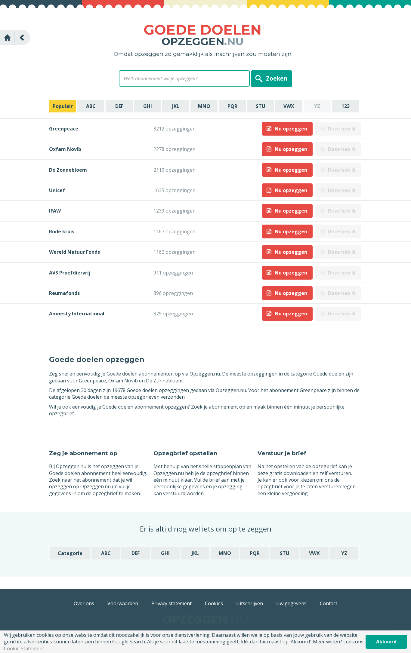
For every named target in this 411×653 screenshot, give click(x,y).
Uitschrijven (249, 603)
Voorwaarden (122, 603)
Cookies (214, 603)
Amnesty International (76, 313)
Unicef (57, 190)
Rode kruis (61, 231)
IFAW (55, 210)
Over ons (84, 603)
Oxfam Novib (65, 149)
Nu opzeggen (291, 128)
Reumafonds (64, 293)
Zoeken (276, 78)
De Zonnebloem (68, 170)
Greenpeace (63, 128)
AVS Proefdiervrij (70, 272)
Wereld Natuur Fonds (74, 252)
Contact (328, 603)
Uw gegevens (291, 603)
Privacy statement (171, 603)
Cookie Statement (24, 648)
